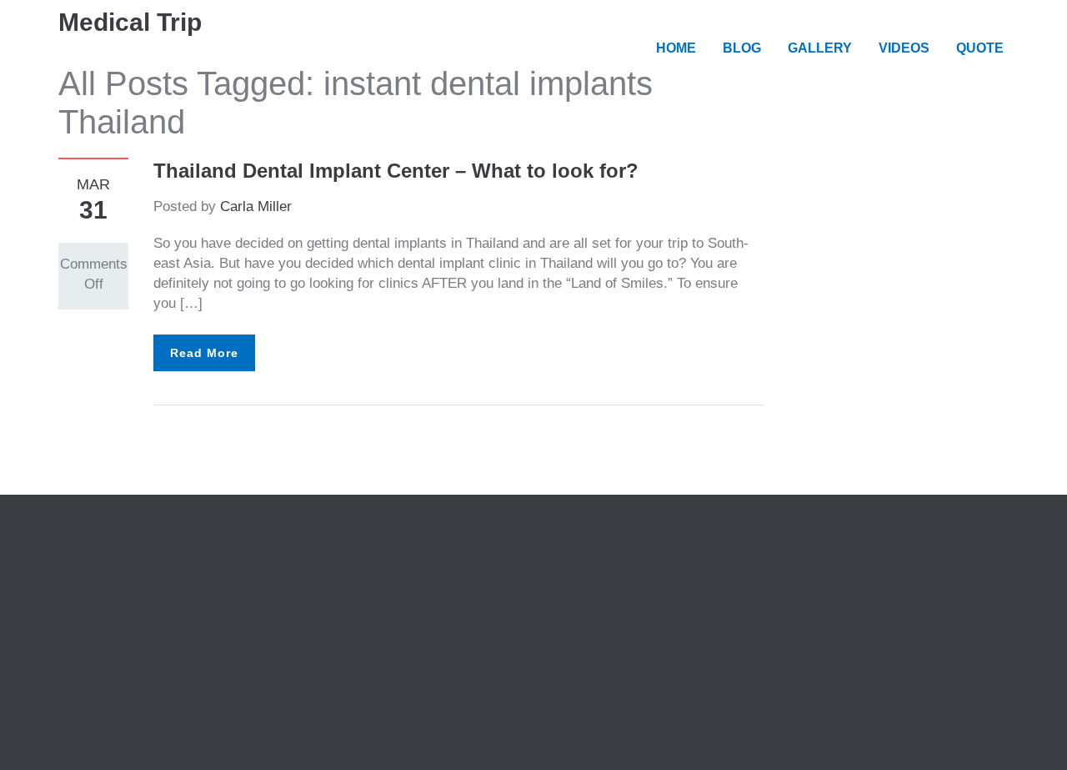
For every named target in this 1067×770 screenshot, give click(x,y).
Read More (204, 353)
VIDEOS (904, 48)
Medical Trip (130, 22)
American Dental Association (148, 603)
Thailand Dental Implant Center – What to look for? (396, 170)
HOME (676, 48)
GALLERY (820, 48)
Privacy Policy (353, 583)
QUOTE (980, 48)
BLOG (742, 48)
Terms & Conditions (369, 603)
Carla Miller (256, 206)
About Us (337, 563)
